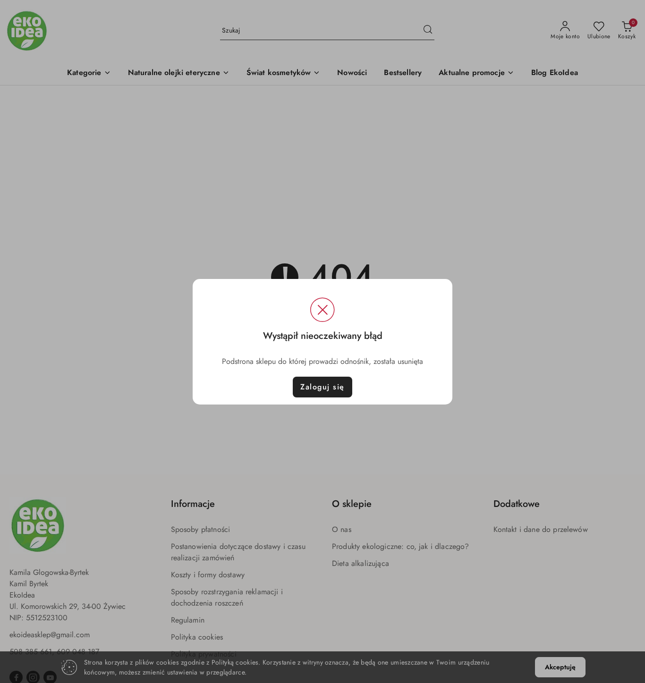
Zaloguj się (322, 386)
